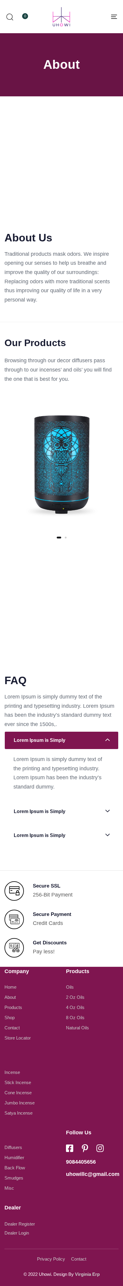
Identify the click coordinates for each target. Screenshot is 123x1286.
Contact (12, 1027)
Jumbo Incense (19, 1102)
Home (10, 987)
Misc (9, 1188)
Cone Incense (18, 1092)
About (10, 997)
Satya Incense (18, 1112)
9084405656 (81, 1162)
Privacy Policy (51, 1258)
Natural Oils (77, 1027)
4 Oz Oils (75, 1007)
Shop (9, 1017)
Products (13, 1007)
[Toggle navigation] (98, 16)
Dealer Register (19, 1223)
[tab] (61, 740)
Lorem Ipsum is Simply (39, 740)
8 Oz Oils (75, 1017)
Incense (12, 1072)
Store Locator (17, 1037)
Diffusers (13, 1147)
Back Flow (14, 1167)
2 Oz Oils (75, 997)
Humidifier (14, 1157)
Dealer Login (16, 1232)
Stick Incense (17, 1082)
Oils (70, 987)
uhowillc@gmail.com (92, 1174)
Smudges (13, 1177)
